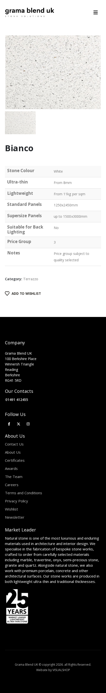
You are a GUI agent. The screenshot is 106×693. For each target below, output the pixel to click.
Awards (11, 468)
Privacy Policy (16, 500)
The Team (13, 476)
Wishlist (11, 509)
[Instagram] (28, 424)
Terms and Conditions (23, 492)
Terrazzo (30, 278)
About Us (13, 452)
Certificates (15, 460)
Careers (11, 484)
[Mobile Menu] (97, 12)
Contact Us (14, 444)
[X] (19, 424)
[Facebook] (9, 424)
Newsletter (14, 517)
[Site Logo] (29, 12)
